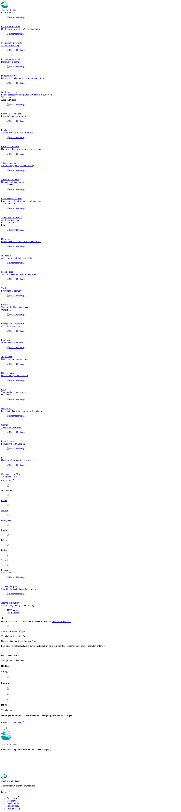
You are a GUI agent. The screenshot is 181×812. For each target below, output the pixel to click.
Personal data (13, 806)
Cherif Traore (13, 613)
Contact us (11, 801)
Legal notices (13, 803)
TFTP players (13, 610)
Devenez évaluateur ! (61, 621)
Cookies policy (13, 808)
